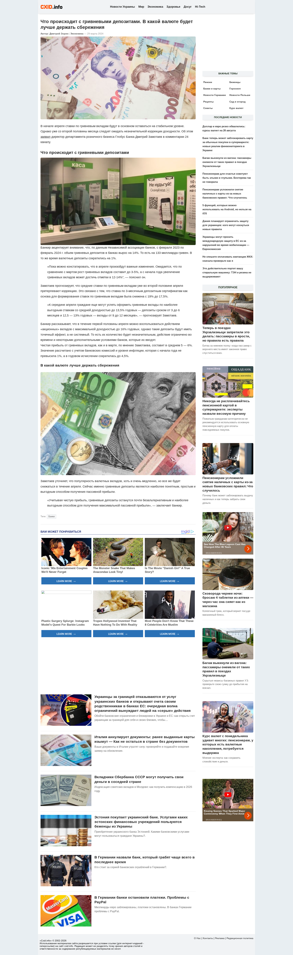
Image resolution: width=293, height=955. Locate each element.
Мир (141, 6)
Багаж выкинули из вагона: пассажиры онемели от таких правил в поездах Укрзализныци (226, 161)
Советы (208, 108)
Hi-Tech (200, 6)
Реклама (219, 938)
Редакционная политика (240, 938)
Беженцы (234, 82)
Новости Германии (214, 95)
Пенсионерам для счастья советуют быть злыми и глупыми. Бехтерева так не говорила (226, 177)
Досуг (188, 6)
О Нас (197, 938)
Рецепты (208, 101)
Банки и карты (212, 88)
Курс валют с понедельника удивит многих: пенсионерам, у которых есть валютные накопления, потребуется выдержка (227, 744)
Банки (51, 516)
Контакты (208, 938)
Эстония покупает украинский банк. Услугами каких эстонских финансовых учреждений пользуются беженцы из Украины (141, 821)
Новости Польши (239, 95)
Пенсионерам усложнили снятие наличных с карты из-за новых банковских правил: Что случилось (224, 193)
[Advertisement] (118, 665)
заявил (46, 136)
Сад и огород (237, 101)
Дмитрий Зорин (59, 33)
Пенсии (207, 82)
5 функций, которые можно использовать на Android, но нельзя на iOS (226, 209)
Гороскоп (235, 88)
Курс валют (236, 108)
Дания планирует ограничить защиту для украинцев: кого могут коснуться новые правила (225, 225)
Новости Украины (122, 6)
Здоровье (173, 6)
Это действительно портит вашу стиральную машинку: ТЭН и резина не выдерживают (226, 272)
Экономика (155, 6)
